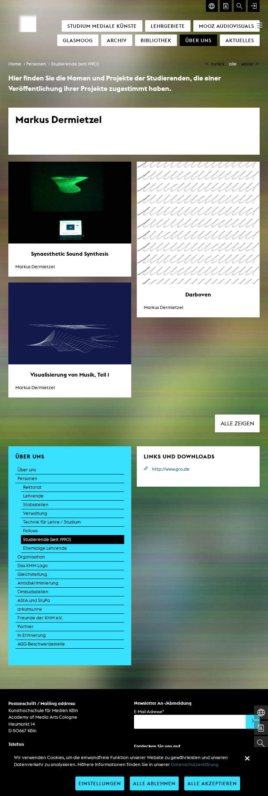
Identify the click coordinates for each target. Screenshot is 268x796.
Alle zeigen (237, 423)
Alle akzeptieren (212, 783)
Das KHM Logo (32, 565)
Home (14, 64)
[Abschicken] (253, 722)
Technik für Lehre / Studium (52, 522)
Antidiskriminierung (37, 583)
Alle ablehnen (154, 783)
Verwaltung (35, 513)
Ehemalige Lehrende (45, 548)
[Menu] (259, 25)
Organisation (31, 556)
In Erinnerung (31, 635)
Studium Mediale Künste (102, 26)
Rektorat (32, 487)
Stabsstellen (36, 504)
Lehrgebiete (168, 26)
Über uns (198, 40)
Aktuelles (239, 40)
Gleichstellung (32, 574)
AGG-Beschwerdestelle (41, 644)
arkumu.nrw (29, 609)
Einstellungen (100, 783)
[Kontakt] (226, 6)
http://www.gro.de (170, 469)
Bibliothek (156, 40)
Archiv (117, 40)
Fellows (30, 530)
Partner (25, 626)
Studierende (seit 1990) (75, 64)
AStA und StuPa (33, 600)
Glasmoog (78, 40)
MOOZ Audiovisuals (226, 26)
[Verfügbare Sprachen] (212, 6)
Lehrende (33, 496)
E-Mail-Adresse (149, 711)
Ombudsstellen (33, 591)
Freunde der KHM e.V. (39, 617)
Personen (36, 64)
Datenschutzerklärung (194, 764)
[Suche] (240, 6)
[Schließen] (247, 758)
